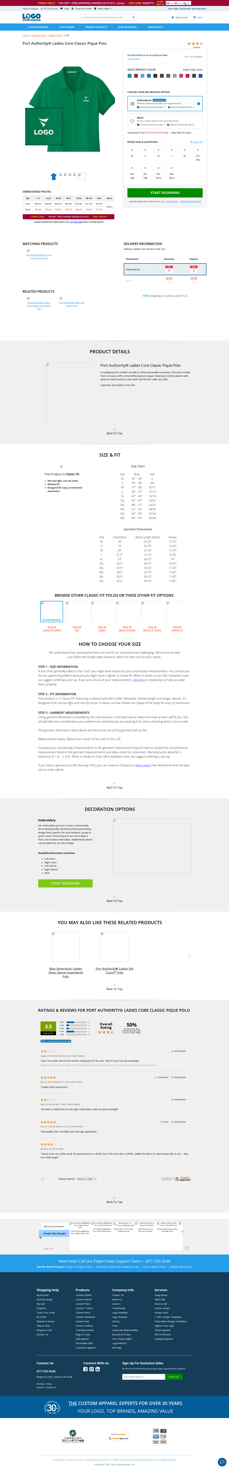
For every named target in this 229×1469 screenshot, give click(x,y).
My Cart (41, 1303)
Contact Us (42, 1334)
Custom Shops (162, 1308)
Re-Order (41, 1316)
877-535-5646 (51, 8)
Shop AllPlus (77, 628)
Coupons (41, 1308)
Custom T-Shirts (84, 1308)
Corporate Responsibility (125, 1330)
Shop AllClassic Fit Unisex (152, 628)
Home (26, 35)
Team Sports (155, 27)
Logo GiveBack (120, 1312)
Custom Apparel (38, 27)
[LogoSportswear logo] (32, 20)
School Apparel (162, 1330)
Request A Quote (45, 1321)
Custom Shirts (83, 1312)
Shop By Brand (127, 27)
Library (115, 1321)
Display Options (66, 1178)
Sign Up (174, 1376)
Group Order (161, 1312)
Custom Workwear (85, 1316)
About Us (117, 1299)
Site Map (116, 1347)
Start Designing (165, 192)
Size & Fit (198, 142)
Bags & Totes (83, 1334)
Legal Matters (119, 1343)
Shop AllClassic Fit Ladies (52, 628)
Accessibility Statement (166, 1460)
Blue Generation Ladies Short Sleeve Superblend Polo (39, 305)
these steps (142, 765)
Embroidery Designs (171, 1321)
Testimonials (118, 1308)
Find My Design (44, 1299)
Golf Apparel (82, 1338)
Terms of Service (75, 1460)
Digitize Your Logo (164, 1325)
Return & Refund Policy (143, 1460)
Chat (66, 8)
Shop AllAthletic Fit (177, 628)
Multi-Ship (160, 1299)
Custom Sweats (84, 1299)
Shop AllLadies (102, 628)
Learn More (133, 58)
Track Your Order (84, 8)
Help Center (103, 8)
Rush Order (67, 27)
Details (121, 3)
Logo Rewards (119, 1316)
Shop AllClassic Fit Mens (127, 628)
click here (139, 680)
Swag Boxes (161, 1295)
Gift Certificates (163, 1334)
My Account (43, 1295)
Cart (197, 17)
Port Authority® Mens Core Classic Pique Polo (39, 257)
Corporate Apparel (85, 1347)
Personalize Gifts (84, 1343)
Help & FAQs (43, 1325)
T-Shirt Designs (168, 1316)
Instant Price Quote (191, 201)
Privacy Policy (59, 1460)
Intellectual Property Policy (97, 1460)
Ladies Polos (55, 35)
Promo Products (96, 27)
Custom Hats (82, 1321)
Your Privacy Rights (122, 1338)
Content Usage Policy (121, 1460)
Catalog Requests (164, 1338)
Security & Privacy (121, 1334)
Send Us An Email (63, 1376)
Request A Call (44, 1330)
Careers (116, 1303)
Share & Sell (161, 1303)
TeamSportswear (85, 1330)
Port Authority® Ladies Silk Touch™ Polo (71, 304)
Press (115, 1325)
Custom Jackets (84, 1295)
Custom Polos (38, 35)
